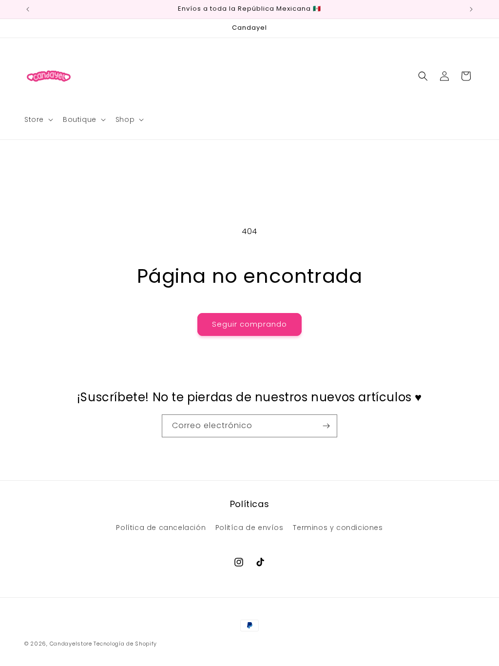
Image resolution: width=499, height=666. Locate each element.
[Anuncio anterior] (27, 9)
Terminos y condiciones (338, 527)
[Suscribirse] (326, 425)
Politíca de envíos (249, 527)
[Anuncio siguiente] (471, 9)
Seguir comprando (249, 324)
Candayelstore (71, 643)
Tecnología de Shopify (125, 643)
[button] (38, 119)
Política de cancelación (161, 527)
